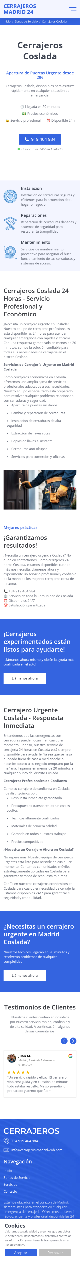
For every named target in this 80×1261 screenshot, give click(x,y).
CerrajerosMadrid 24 (20, 9)
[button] (64, 1041)
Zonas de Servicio (17, 1177)
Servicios (10, 1184)
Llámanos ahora (25, 678)
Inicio (8, 1170)
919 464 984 (43, 139)
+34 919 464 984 (24, 1141)
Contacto (10, 1191)
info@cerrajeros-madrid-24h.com (36, 1150)
